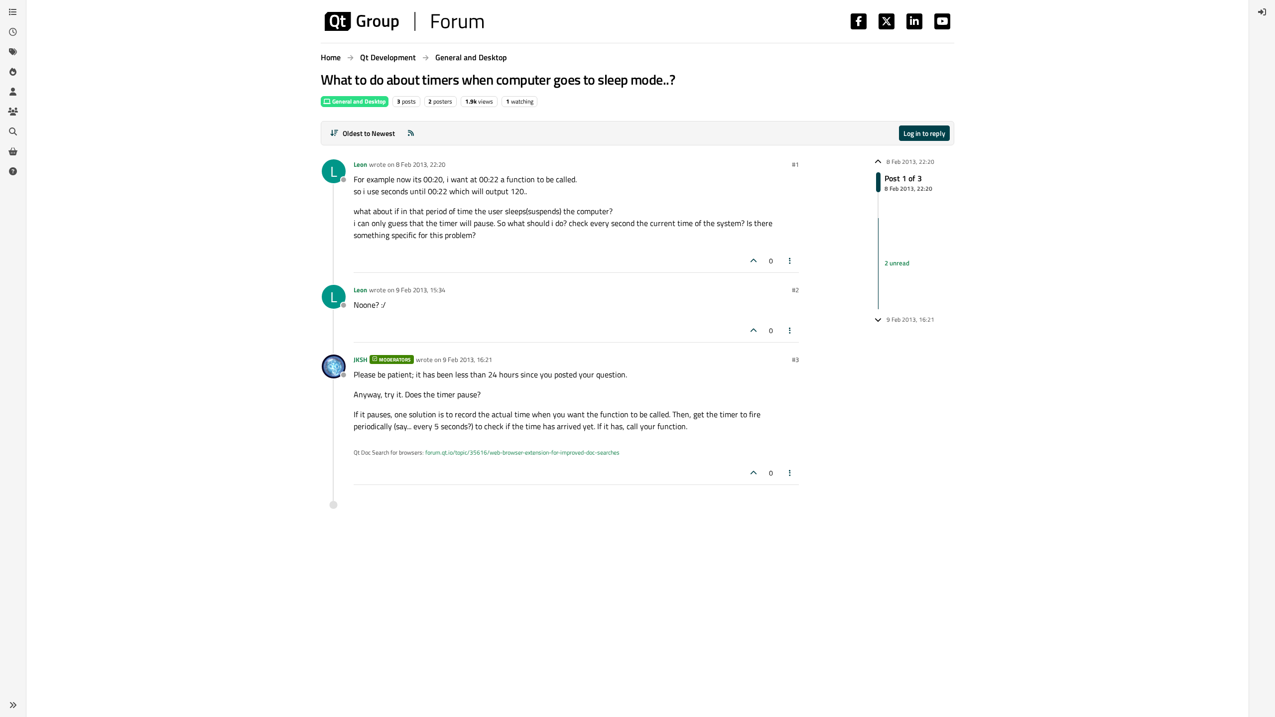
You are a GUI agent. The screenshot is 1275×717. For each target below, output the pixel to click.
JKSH (361, 359)
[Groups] (13, 112)
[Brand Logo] (404, 21)
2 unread (897, 263)
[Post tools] (790, 260)
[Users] (13, 92)
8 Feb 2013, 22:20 (420, 164)
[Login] (1262, 12)
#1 (795, 164)
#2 (795, 290)
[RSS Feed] (410, 133)
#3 (795, 359)
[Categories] (13, 12)
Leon (360, 164)
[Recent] (13, 32)
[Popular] (13, 72)
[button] (13, 705)
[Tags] (13, 52)
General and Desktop (358, 101)
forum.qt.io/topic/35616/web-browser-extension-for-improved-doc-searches (522, 452)
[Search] (13, 131)
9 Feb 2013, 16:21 (467, 359)
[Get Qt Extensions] (13, 151)
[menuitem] (1262, 12)
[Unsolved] (13, 171)
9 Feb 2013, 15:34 (420, 290)
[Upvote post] (754, 260)
